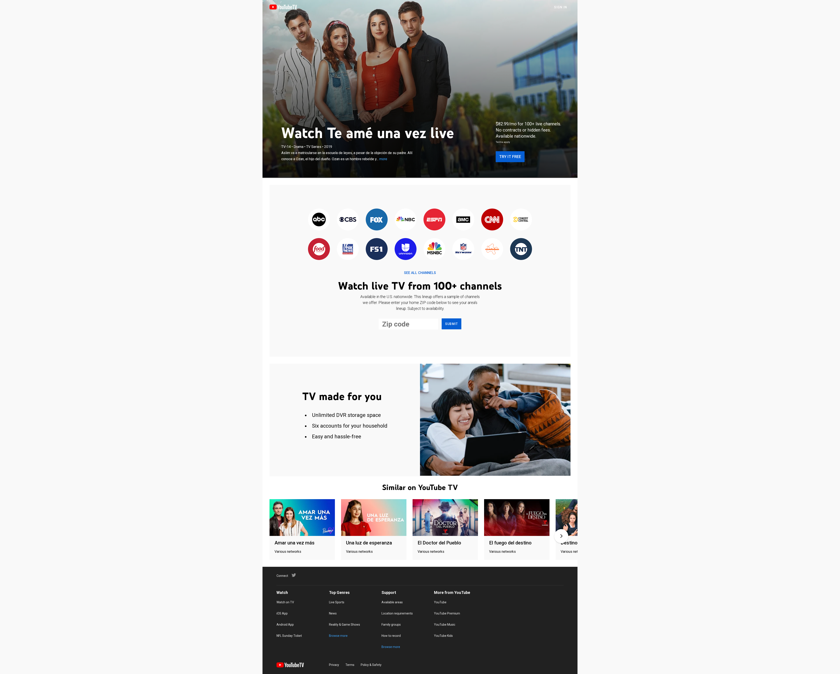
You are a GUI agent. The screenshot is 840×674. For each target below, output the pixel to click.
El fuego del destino (510, 543)
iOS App (282, 613)
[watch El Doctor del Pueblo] (445, 518)
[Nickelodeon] (492, 249)
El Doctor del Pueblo (439, 543)
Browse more (338, 635)
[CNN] (492, 220)
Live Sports (336, 602)
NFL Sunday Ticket (289, 635)
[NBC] (405, 220)
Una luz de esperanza (369, 543)
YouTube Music (444, 624)
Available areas (392, 602)
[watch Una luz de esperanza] (373, 518)
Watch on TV (285, 602)
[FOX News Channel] (347, 249)
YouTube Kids (443, 635)
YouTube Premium (447, 613)
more (383, 159)
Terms (349, 665)
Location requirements (397, 613)
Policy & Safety (371, 665)
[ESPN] (434, 220)
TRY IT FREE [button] (510, 156)
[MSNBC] (434, 249)
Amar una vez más (295, 543)
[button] (561, 536)
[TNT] (521, 249)
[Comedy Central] (521, 220)
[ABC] (318, 220)
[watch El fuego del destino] (517, 518)
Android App (285, 624)
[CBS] (347, 220)
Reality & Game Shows (344, 624)
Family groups (391, 624)
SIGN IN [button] (560, 7)
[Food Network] (318, 249)
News (333, 613)
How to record (391, 635)
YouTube (440, 602)
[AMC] (463, 220)
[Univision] (405, 249)
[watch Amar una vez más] (302, 518)
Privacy (334, 665)
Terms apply (503, 142)
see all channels (420, 273)
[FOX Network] (376, 220)
